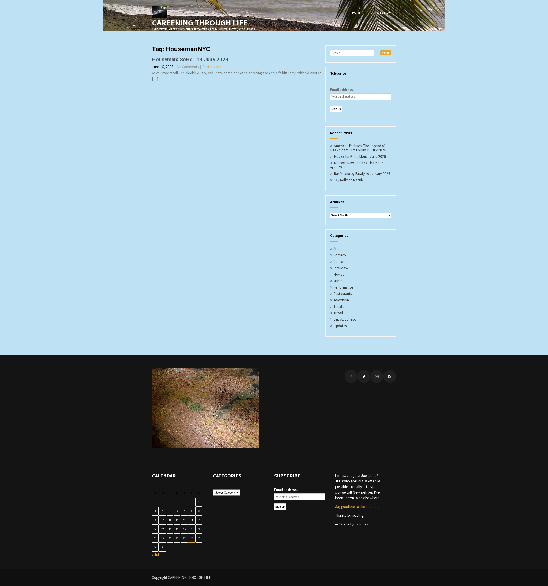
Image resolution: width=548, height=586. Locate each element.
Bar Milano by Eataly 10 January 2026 (362, 173)
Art (335, 248)
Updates (340, 325)
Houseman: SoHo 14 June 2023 (190, 59)
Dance (338, 261)
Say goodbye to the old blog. (357, 506)
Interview (340, 268)
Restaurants (212, 66)
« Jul (155, 554)
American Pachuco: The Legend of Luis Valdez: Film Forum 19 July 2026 (358, 147)
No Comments (188, 66)
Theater (339, 306)
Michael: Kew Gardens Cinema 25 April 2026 (357, 165)
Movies (338, 274)
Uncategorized (344, 319)
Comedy (339, 255)
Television (341, 300)
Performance (343, 287)
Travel (338, 313)
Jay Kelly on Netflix (348, 180)
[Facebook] (351, 376)
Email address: (342, 89)
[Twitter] (363, 376)
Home (356, 12)
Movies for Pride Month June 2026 (360, 156)
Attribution (381, 12)
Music (337, 280)
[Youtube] (376, 376)
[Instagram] (389, 376)
